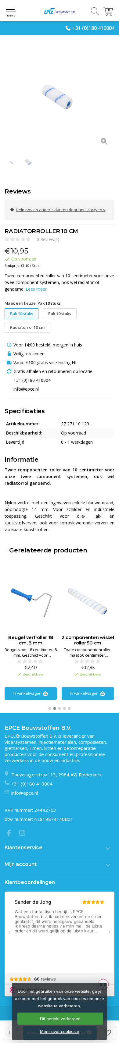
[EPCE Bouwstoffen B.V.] (59, 11)
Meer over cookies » (59, 1031)
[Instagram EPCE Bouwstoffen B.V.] (24, 834)
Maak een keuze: (32, 303)
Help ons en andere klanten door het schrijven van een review (65, 209)
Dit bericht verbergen (60, 1018)
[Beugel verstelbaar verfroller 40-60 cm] (88, 601)
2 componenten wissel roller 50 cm (31, 640)
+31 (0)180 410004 (93, 28)
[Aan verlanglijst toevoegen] (108, 1033)
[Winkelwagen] (108, 14)
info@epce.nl (24, 793)
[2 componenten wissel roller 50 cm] (31, 601)
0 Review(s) (48, 239)
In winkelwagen (27, 693)
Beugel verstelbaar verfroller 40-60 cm (87, 640)
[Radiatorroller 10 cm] (59, 96)
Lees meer (36, 289)
